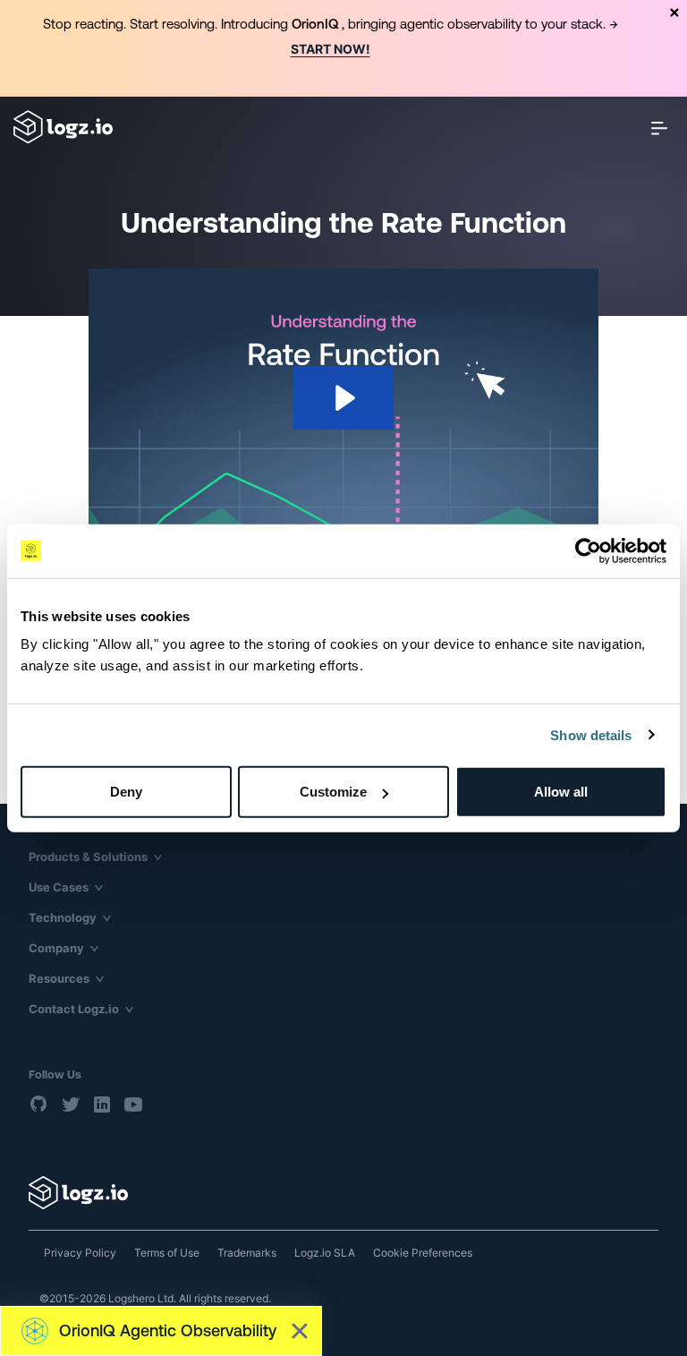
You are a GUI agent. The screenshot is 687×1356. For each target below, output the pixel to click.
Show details (591, 734)
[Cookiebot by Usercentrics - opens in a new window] (588, 550)
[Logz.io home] (63, 127)
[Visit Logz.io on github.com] (39, 1104)
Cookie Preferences (422, 1252)
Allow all (561, 791)
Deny (126, 791)
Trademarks (246, 1252)
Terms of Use (166, 1252)
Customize (333, 791)
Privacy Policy (80, 1252)
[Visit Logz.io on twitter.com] (70, 1104)
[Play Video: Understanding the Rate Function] (343, 398)
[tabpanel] (343, 48)
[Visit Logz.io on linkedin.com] (102, 1104)
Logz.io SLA (324, 1252)
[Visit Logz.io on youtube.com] (133, 1104)
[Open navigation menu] (659, 127)
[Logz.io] (343, 1192)
